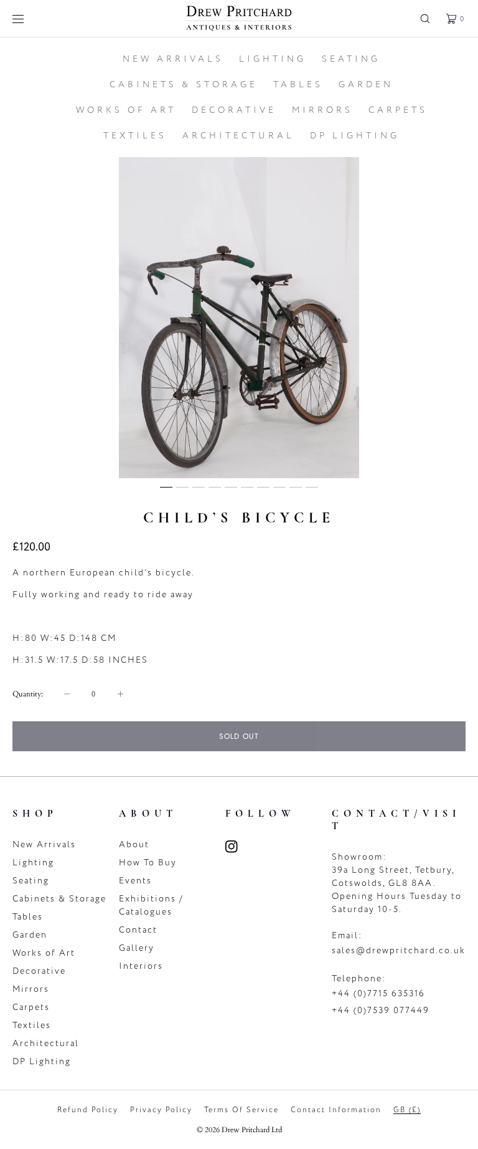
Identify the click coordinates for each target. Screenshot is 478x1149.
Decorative (39, 971)
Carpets (31, 1007)
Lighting (33, 862)
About (134, 844)
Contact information (336, 1110)
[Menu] (27, 18)
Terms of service (241, 1110)
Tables (27, 917)
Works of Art (43, 953)
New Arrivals (44, 844)
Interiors (141, 966)
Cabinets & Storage (59, 899)
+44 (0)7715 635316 (378, 993)
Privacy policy (161, 1110)
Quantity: (27, 694)
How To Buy (148, 862)
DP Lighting (41, 1061)
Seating (30, 881)
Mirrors (30, 989)
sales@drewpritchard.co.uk (399, 950)
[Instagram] (239, 846)
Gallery (136, 948)
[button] (425, 18)
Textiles (31, 1025)
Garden (29, 935)
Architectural (45, 1043)
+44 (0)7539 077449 (380, 1010)
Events (135, 881)
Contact (138, 930)
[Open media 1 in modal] (239, 317)
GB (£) (407, 1110)
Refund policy (87, 1110)
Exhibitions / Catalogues (151, 905)
